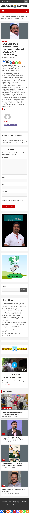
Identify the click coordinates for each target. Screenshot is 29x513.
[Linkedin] (10, 62)
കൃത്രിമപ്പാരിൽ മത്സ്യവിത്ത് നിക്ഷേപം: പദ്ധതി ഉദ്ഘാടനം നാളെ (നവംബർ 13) (14, 141)
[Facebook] (4, 62)
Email (4, 184)
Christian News (7, 408)
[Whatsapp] (16, 62)
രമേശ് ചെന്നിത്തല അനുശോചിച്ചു (13, 135)
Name (4, 177)
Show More (7, 384)
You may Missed (8, 392)
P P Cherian (15, 416)
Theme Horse (16, 505)
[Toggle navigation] (3, 11)
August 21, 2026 (6, 416)
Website (4, 191)
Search (4, 286)
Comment (5, 157)
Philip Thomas (15, 493)
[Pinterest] (13, 62)
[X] (7, 62)
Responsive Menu (26, 1)
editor (14, 57)
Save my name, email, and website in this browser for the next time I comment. (13, 201)
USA (4, 434)
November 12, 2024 (7, 57)
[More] (19, 62)
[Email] (16, 125)
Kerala (4, 41)
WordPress (20, 507)
